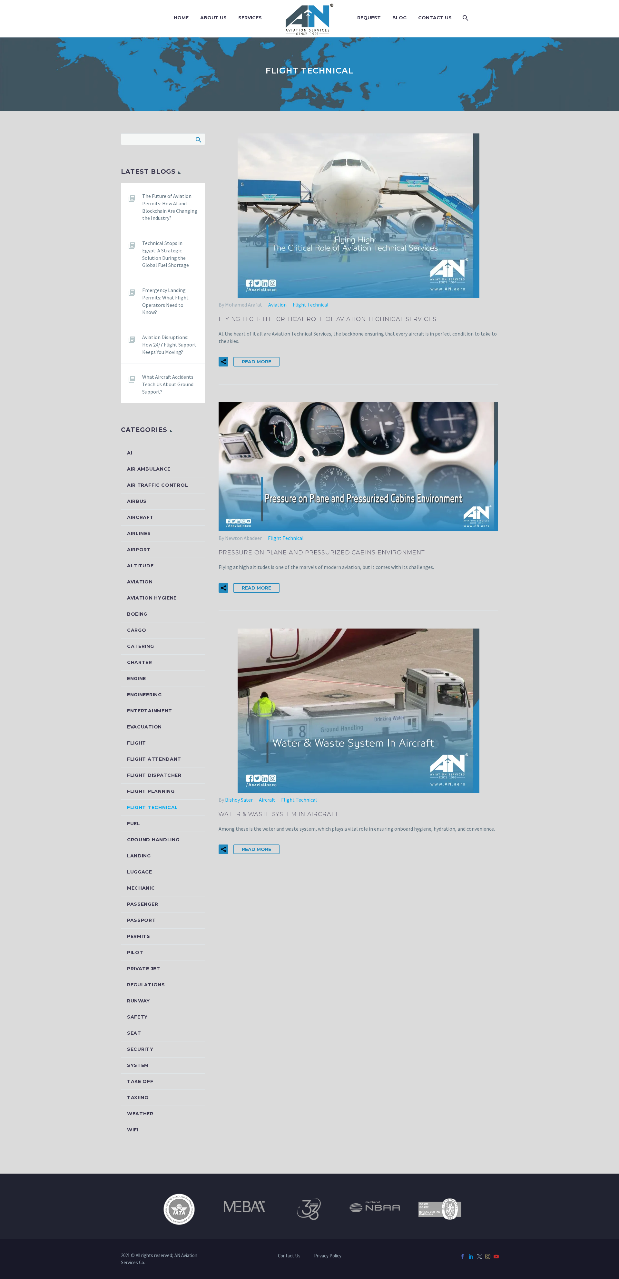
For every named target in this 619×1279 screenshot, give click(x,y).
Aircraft (267, 799)
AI (129, 453)
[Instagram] (487, 1256)
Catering (140, 646)
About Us (213, 18)
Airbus (137, 501)
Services (250, 18)
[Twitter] (479, 1256)
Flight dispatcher (154, 775)
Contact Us (435, 18)
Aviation (277, 304)
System (138, 1065)
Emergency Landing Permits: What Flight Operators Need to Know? (165, 301)
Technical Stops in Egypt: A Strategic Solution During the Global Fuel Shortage (165, 254)
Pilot (135, 952)
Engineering (144, 695)
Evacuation (144, 727)
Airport (139, 549)
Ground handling (153, 840)
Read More (256, 362)
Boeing (137, 614)
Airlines (139, 533)
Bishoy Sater (239, 799)
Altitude (140, 566)
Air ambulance (149, 469)
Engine (136, 678)
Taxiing (137, 1097)
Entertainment (149, 711)
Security (140, 1049)
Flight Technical (311, 304)
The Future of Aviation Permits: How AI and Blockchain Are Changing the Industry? (169, 207)
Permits (138, 936)
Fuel (133, 823)
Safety (137, 1017)
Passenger (142, 904)
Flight (136, 743)
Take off (140, 1081)
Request (369, 18)
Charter (139, 662)
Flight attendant (154, 759)
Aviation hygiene (152, 598)
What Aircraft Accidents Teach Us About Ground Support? (167, 384)
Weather (140, 1114)
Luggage (139, 872)
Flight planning (151, 791)
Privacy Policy (327, 1256)
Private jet (143, 968)
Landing (139, 856)
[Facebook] (462, 1256)
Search (198, 139)
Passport (141, 920)
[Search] (464, 18)
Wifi (133, 1130)
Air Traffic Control (157, 485)
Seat (134, 1033)
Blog (399, 18)
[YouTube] (496, 1256)
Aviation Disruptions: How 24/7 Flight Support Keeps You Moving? (169, 344)
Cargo (136, 630)
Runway (138, 1001)
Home (181, 18)
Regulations (146, 985)
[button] (223, 361)
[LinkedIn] (471, 1256)
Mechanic (141, 888)
